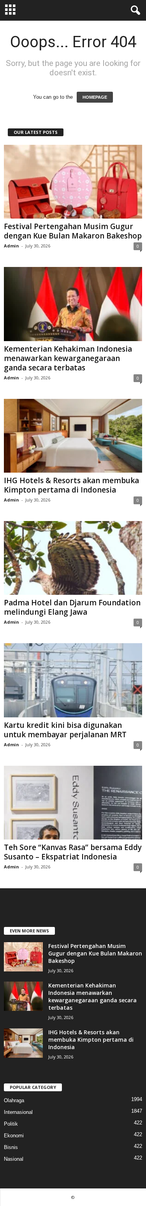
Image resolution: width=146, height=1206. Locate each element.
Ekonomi (14, 1135)
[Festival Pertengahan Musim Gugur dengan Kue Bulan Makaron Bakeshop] (73, 182)
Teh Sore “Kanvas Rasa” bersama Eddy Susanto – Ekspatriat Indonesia (73, 852)
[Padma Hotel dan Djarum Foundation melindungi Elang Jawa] (73, 558)
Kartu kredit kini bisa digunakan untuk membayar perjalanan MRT (65, 730)
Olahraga (14, 1100)
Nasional (13, 1159)
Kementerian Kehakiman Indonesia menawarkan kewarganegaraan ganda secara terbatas (68, 358)
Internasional (18, 1112)
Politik (11, 1124)
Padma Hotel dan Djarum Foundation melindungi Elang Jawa (72, 607)
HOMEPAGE (95, 97)
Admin (11, 246)
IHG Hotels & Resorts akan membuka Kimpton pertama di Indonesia (71, 485)
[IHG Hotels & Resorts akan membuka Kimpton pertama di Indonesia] (73, 436)
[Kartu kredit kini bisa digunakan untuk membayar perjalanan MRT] (73, 680)
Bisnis (11, 1147)
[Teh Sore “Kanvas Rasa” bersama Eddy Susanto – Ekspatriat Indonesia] (73, 803)
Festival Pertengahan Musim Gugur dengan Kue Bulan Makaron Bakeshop (73, 231)
